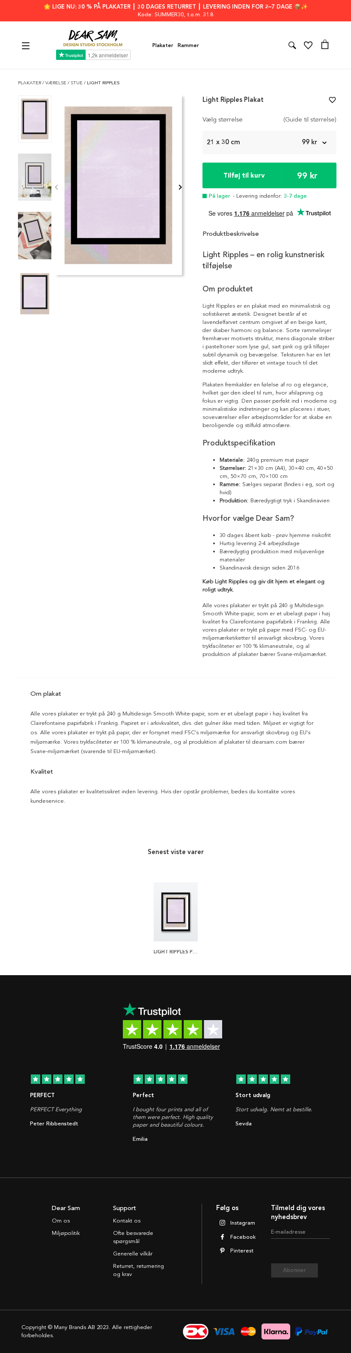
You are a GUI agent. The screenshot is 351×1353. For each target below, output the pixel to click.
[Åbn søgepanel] (292, 45)
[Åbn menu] (27, 45)
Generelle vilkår (132, 1253)
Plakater (162, 45)
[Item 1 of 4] (118, 187)
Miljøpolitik (66, 1233)
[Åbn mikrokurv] (324, 45)
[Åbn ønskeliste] (308, 45)
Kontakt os (126, 1220)
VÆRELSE (56, 83)
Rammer (188, 45)
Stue (77, 83)
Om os (61, 1220)
